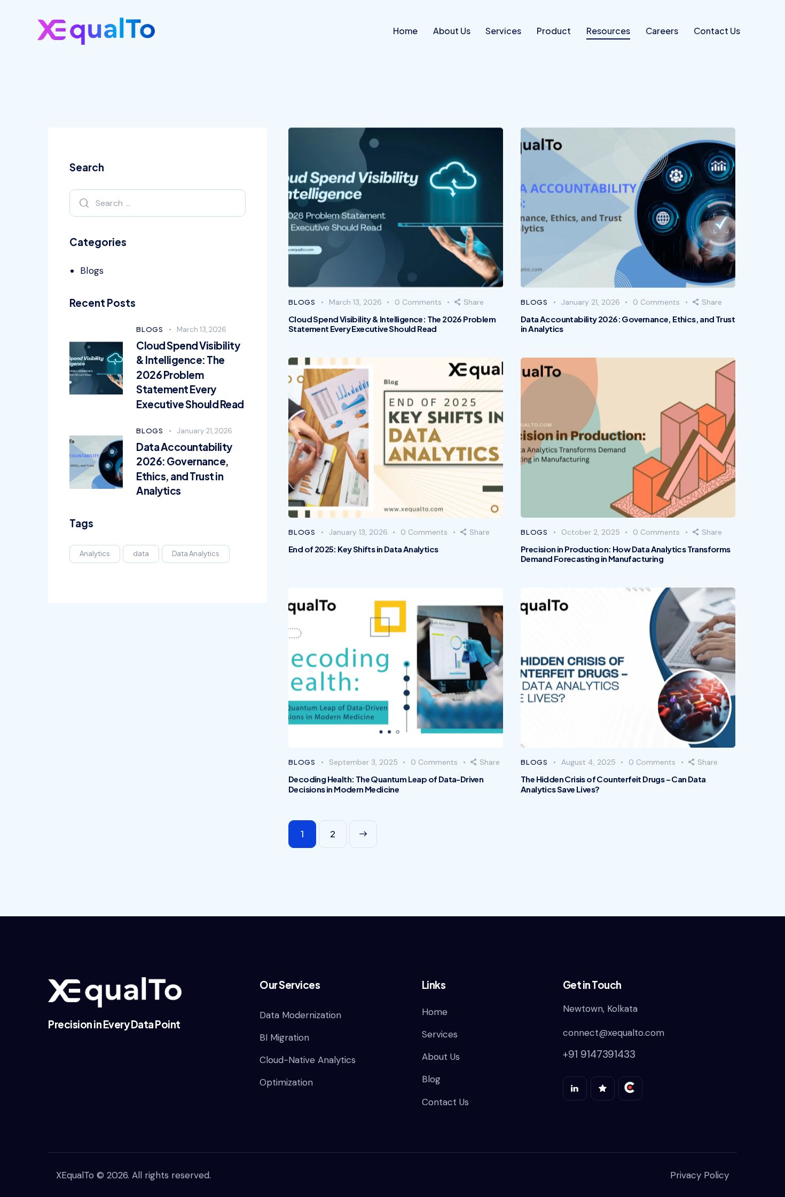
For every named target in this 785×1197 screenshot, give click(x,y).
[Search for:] (157, 203)
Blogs (302, 302)
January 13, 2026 (358, 532)
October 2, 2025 (590, 532)
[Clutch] (630, 1088)
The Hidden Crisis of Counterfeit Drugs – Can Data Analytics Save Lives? (613, 784)
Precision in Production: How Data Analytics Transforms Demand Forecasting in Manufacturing (626, 554)
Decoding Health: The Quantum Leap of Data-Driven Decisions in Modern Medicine (385, 784)
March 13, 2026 (355, 302)
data (141, 553)
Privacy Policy (699, 1175)
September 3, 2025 (363, 762)
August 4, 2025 (588, 762)
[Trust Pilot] (603, 1088)
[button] (469, 302)
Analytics (95, 553)
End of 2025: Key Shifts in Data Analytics (363, 549)
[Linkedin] (575, 1088)
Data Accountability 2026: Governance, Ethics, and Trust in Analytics (628, 324)
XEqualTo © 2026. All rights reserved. (133, 1175)
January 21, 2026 (590, 302)
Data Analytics (195, 553)
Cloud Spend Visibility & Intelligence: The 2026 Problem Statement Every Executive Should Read (392, 324)
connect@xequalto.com (613, 1033)
